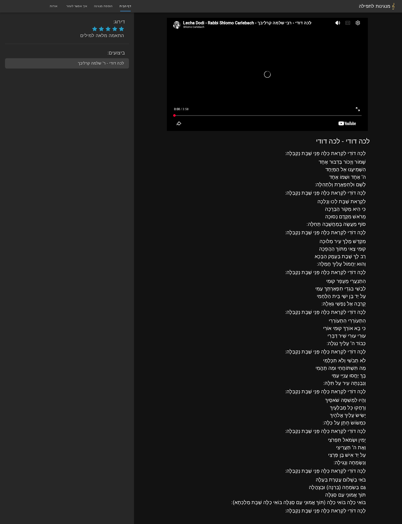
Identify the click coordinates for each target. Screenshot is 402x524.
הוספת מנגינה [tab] (103, 6)
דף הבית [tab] (125, 6)
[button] (67, 63)
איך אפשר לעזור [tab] (76, 6)
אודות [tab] (54, 6)
